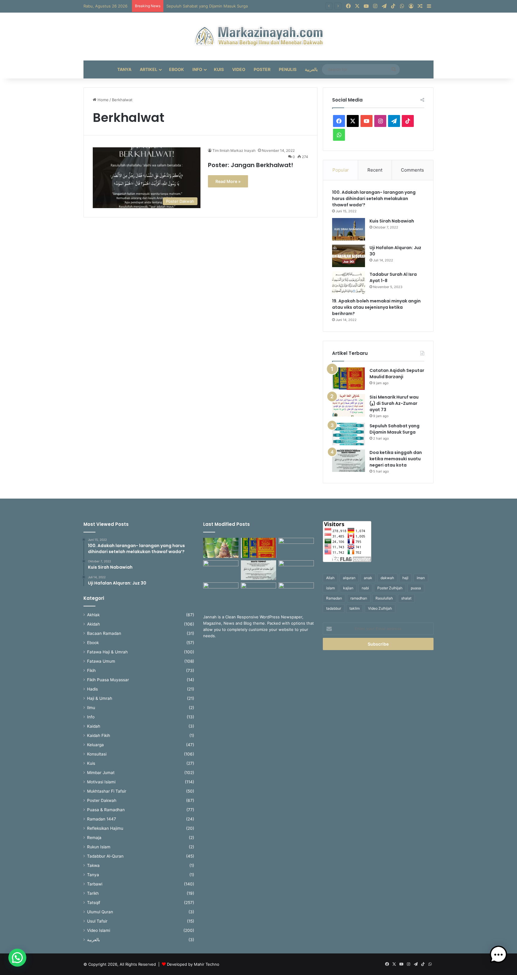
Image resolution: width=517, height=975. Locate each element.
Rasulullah (384, 598)
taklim (354, 608)
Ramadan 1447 (101, 819)
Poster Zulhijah (389, 588)
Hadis (92, 689)
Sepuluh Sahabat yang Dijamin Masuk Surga (207, 6)
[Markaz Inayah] (259, 37)
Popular (340, 170)
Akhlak (93, 614)
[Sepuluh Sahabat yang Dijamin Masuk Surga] (348, 434)
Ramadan (334, 598)
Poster (262, 69)
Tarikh (93, 893)
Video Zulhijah (380, 608)
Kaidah (93, 726)
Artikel (148, 69)
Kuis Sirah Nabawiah (391, 221)
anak (368, 578)
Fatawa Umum (101, 661)
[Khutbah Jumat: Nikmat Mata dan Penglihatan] (296, 592)
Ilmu (91, 707)
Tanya (124, 69)
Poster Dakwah (101, 800)
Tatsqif (93, 902)
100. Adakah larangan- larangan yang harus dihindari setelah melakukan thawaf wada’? (374, 198)
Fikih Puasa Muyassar (108, 679)
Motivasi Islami (101, 781)
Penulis (287, 69)
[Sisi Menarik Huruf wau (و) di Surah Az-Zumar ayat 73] (348, 405)
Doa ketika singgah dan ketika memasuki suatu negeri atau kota (395, 458)
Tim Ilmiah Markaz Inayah (234, 150)
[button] (17, 958)
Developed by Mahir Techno (193, 964)
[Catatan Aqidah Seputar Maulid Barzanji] (348, 378)
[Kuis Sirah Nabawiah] (348, 229)
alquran (349, 578)
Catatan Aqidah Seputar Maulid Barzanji (396, 373)
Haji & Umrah (99, 698)
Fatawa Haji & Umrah (107, 652)
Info (197, 69)
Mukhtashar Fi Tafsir (106, 791)
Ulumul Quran (100, 911)
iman (421, 578)
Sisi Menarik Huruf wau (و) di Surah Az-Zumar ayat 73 (394, 403)
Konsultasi (97, 754)
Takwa (93, 865)
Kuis (219, 69)
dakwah (387, 578)
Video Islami (98, 930)
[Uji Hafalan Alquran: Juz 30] (348, 256)
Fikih (91, 670)
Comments (412, 170)
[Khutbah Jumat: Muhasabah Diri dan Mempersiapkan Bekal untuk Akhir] (220, 592)
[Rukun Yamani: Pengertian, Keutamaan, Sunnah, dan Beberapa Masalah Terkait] (258, 592)
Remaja (94, 837)
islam (330, 588)
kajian (348, 588)
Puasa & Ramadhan (106, 809)
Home (102, 99)
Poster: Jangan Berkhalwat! (250, 165)
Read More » (228, 181)
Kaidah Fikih (98, 735)
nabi (365, 588)
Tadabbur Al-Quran (105, 856)
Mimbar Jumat (101, 772)
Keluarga (95, 744)
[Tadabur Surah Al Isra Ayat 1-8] (348, 282)
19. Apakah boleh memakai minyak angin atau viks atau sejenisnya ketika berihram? (376, 307)
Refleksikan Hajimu (105, 828)
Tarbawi (94, 884)
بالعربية (311, 69)
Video (238, 69)
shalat (406, 598)
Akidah (93, 624)
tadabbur (333, 608)
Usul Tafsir (97, 921)
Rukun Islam (98, 846)
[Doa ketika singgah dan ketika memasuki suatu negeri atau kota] (348, 460)
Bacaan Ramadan (104, 633)
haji (405, 578)
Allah (330, 578)
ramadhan (358, 598)
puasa (416, 588)
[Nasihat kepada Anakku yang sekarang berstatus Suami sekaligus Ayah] (220, 548)
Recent (374, 170)
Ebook (176, 69)
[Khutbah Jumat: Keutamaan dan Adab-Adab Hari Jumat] (296, 570)
